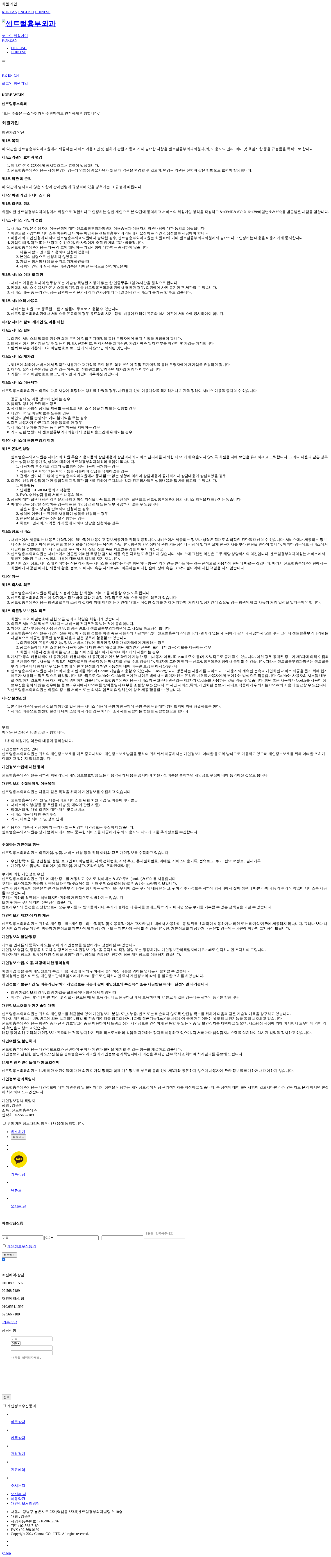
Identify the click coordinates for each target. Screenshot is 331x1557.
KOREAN (9, 12)
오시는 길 (18, 1494)
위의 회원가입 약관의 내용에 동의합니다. (40, 741)
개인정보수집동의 (21, 1246)
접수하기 (9, 1255)
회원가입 (21, 36)
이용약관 (18, 1499)
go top (6, 1553)
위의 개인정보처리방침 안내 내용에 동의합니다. (45, 1123)
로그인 (7, 36)
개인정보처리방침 (25, 1503)
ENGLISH (26, 12)
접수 (6, 1397)
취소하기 (18, 1132)
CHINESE (42, 12)
